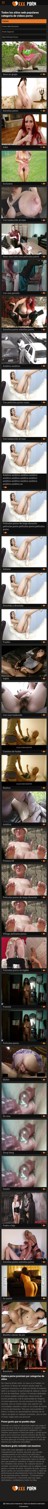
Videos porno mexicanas (14, 1504)
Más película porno (10, 37)
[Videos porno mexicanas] (24, 6)
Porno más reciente (10, 26)
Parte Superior (8, 32)
